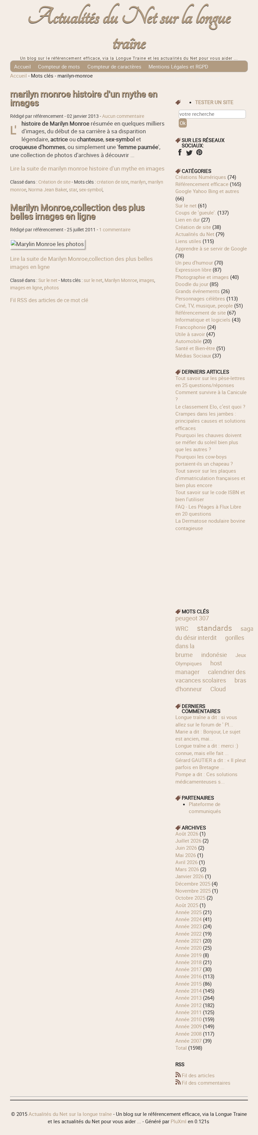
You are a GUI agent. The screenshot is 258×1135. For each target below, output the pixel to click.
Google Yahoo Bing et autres (207, 191)
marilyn (138, 182)
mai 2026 (185, 855)
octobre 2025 (190, 897)
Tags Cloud (207, 78)
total (181, 1047)
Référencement (74, 78)
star (73, 190)
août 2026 (186, 833)
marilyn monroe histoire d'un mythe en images (83, 98)
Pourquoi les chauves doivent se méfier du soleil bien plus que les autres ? (208, 442)
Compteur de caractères (114, 66)
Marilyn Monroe (120, 280)
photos (51, 288)
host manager (198, 667)
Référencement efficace (201, 184)
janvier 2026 (189, 876)
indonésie (214, 655)
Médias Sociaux (193, 355)
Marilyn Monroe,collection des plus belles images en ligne (77, 211)
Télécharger (175, 78)
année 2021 (188, 940)
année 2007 (188, 1040)
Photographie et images (202, 277)
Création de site (54, 182)
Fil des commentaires (206, 1082)
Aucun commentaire (123, 116)
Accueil (22, 66)
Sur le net (47, 280)
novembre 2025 (193, 890)
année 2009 (188, 1026)
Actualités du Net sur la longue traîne (129, 29)
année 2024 (188, 919)
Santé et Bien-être (195, 348)
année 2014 (188, 990)
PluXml (178, 1121)
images (146, 280)
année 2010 (188, 1019)
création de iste (112, 182)
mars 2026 (187, 869)
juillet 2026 (188, 840)
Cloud (218, 689)
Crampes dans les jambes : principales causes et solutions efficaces (210, 420)
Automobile (188, 341)
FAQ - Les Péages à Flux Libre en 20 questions (208, 510)
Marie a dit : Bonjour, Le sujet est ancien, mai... (208, 735)
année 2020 (188, 947)
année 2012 (188, 1005)
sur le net (93, 280)
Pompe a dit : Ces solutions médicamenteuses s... (206, 778)
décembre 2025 (192, 883)
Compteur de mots (59, 66)
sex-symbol (90, 190)
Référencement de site (200, 312)
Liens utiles (188, 241)
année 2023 (188, 926)
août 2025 (186, 905)
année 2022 (188, 933)
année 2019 (188, 955)
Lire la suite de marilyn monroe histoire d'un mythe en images (87, 168)
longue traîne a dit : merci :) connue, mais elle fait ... (206, 749)
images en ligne (26, 288)
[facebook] (179, 154)
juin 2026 (186, 847)
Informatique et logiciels (202, 319)
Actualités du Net (194, 234)
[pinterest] (199, 154)
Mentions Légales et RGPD (178, 66)
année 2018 (188, 962)
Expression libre (193, 269)
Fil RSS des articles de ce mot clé (49, 300)
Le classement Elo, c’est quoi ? (210, 406)
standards (214, 628)
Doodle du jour (191, 284)
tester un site (214, 102)
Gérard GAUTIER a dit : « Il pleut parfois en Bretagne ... (210, 763)
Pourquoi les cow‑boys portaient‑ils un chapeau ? (204, 460)
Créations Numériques (200, 177)
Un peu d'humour (194, 262)
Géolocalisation (32, 78)
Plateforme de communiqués (205, 807)
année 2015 (188, 983)
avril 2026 (186, 862)
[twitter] (189, 154)
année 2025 (188, 912)
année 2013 (188, 997)
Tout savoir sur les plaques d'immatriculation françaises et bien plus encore (210, 477)
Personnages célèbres (200, 298)
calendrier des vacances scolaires (210, 676)
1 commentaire (114, 230)
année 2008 (188, 1033)
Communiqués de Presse (126, 78)
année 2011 (188, 1012)
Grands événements (197, 291)
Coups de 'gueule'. (195, 212)
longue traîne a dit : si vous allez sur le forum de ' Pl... (206, 720)
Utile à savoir (190, 334)
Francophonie (190, 327)
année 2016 (188, 976)
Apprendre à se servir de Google (211, 248)
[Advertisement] (211, 565)
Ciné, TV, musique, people (204, 305)
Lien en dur (187, 219)
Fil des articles (198, 1075)
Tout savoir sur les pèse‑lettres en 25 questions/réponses (210, 381)
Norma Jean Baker (47, 190)
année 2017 (188, 969)
